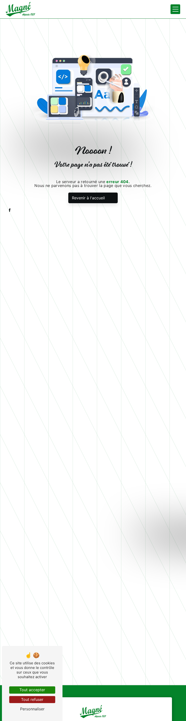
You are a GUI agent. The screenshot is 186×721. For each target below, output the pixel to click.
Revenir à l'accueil (88, 197)
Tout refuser (32, 699)
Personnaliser (32, 708)
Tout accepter (32, 689)
